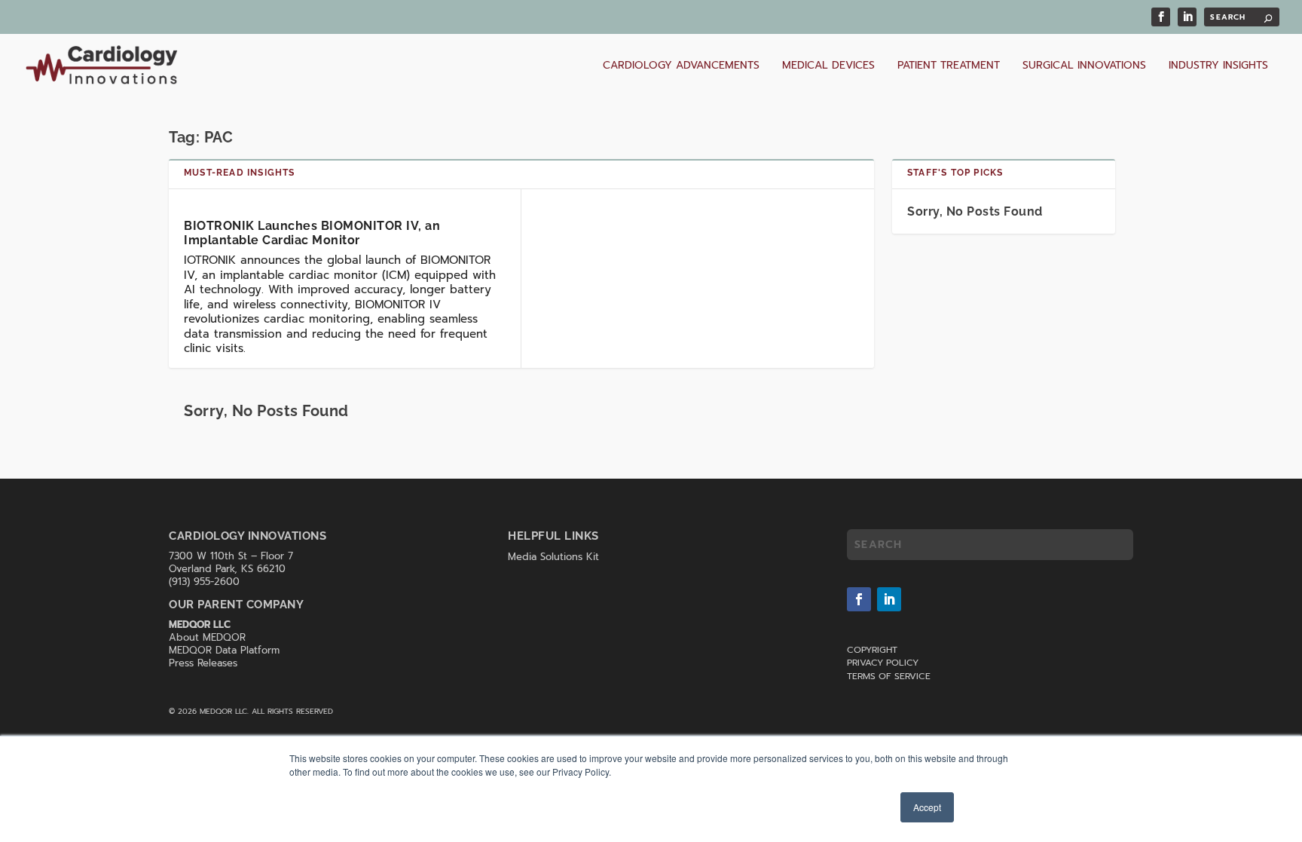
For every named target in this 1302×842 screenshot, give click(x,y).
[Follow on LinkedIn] (889, 599)
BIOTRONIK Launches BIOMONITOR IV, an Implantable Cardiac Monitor (312, 233)
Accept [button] (927, 807)
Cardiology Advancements (681, 66)
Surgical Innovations (1084, 66)
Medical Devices (828, 66)
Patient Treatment (948, 66)
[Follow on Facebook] (859, 599)
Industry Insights (1218, 66)
